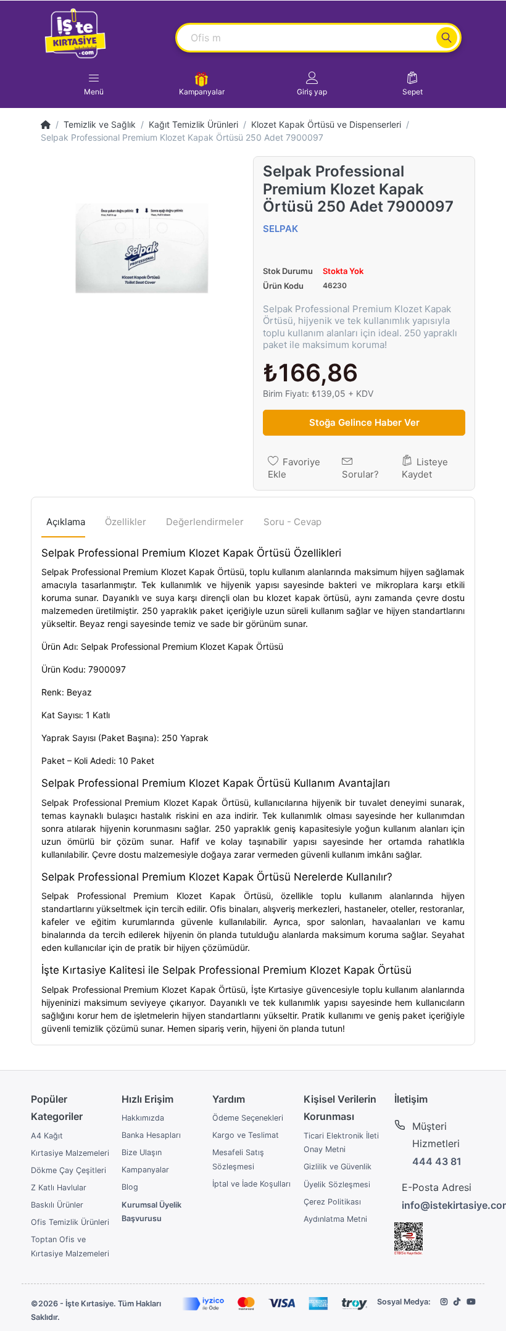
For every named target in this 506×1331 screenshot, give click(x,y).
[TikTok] (457, 1301)
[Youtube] (471, 1301)
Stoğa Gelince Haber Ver (364, 422)
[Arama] (446, 37)
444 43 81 (437, 1161)
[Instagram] (444, 1301)
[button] (312, 84)
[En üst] (46, 124)
